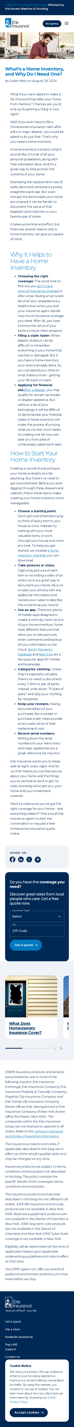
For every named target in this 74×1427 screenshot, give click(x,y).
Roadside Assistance (19, 1337)
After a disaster (35, 390)
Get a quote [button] (24, 945)
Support (10, 1349)
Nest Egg (46, 654)
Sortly (32, 649)
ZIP (14, 925)
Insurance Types (21, 910)
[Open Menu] (66, 23)
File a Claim (12, 1329)
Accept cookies (26, 1412)
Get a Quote (13, 1321)
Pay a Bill (11, 1344)
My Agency (52, 23)
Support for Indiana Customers (26, 5)
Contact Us (12, 1357)
